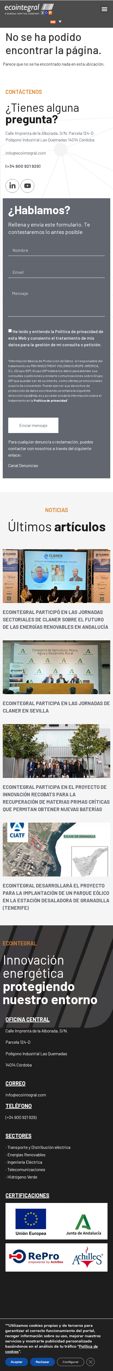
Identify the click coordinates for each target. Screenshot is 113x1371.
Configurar (71, 1362)
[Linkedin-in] (12, 186)
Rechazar (42, 1362)
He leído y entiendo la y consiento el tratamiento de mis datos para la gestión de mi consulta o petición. (55, 338)
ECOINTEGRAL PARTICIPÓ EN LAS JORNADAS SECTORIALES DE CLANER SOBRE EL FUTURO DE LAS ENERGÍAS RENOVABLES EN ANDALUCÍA (55, 619)
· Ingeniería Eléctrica (23, 1162)
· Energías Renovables (25, 1154)
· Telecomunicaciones (25, 1169)
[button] (104, 8)
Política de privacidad (50, 400)
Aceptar (16, 1362)
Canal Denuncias (23, 465)
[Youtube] (27, 186)
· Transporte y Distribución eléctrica (37, 1147)
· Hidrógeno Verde (21, 1176)
